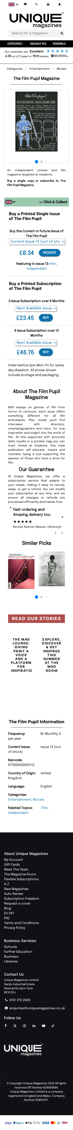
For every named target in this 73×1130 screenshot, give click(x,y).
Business (11, 956)
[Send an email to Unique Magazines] (25, 4)
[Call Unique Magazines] (37, 4)
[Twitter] (15, 1026)
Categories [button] (14, 44)
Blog (7, 908)
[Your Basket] (48, 4)
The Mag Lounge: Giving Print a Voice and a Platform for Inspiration (23, 655)
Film (44, 808)
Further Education (18, 952)
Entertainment (19, 799)
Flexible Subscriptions (21, 879)
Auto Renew (13, 894)
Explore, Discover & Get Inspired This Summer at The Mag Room (51, 655)
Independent (18, 813)
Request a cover (17, 903)
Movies (38, 799)
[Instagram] (24, 1026)
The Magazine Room (20, 874)
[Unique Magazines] (36, 1049)
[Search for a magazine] (61, 33)
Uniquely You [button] (38, 44)
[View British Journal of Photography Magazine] (52, 568)
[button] (59, 4)
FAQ (7, 918)
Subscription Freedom (21, 898)
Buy (46, 317)
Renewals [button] (59, 44)
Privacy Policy (14, 928)
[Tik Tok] (53, 1026)
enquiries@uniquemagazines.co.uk (37, 1008)
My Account (13, 860)
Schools (10, 947)
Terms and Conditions (21, 923)
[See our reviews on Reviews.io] (36, 54)
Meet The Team (16, 869)
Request (49, 252)
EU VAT (9, 913)
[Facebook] (5, 1026)
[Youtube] (43, 1026)
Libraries (11, 961)
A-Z (6, 884)
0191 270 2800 (19, 1000)
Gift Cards (12, 864)
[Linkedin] (34, 1026)
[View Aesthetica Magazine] (21, 570)
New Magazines (16, 889)
